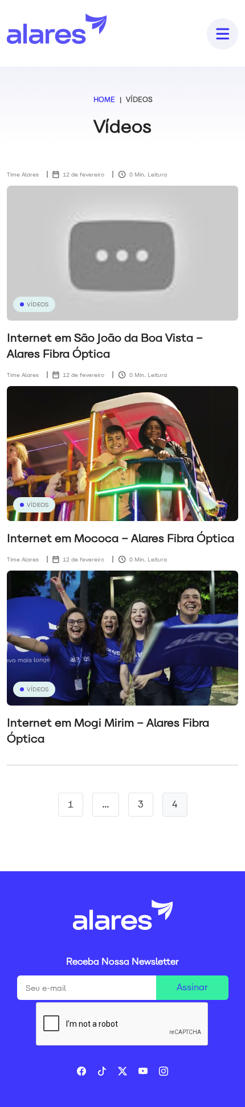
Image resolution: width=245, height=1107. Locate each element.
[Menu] (222, 33)
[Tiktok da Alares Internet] (107, 1071)
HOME (104, 100)
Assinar (192, 987)
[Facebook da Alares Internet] (87, 1071)
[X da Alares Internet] (128, 1071)
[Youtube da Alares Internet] (148, 1071)
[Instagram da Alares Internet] (163, 1071)
